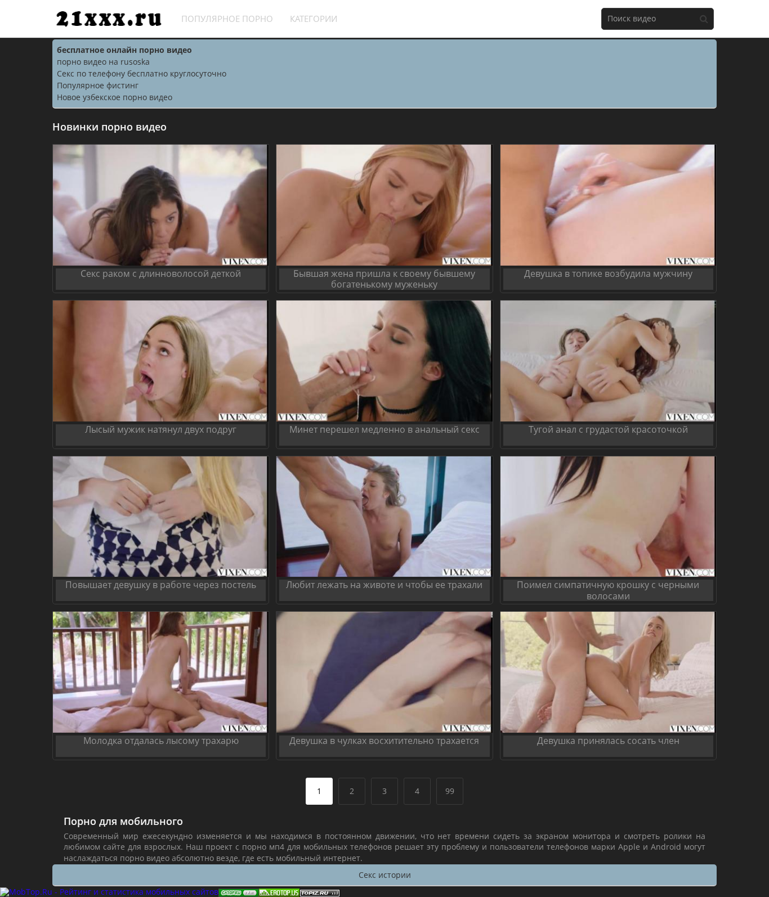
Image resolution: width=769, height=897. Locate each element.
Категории (313, 18)
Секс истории (385, 874)
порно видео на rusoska (103, 61)
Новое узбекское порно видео (114, 97)
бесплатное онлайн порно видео (124, 49)
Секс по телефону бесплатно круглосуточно (141, 73)
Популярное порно (227, 18)
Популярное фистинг (97, 85)
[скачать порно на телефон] (319, 891)
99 (449, 791)
